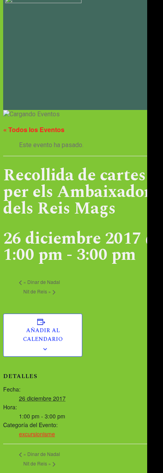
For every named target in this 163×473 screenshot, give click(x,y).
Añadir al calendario (43, 335)
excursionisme (37, 434)
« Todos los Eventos (33, 129)
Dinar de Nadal (41, 281)
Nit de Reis (37, 291)
